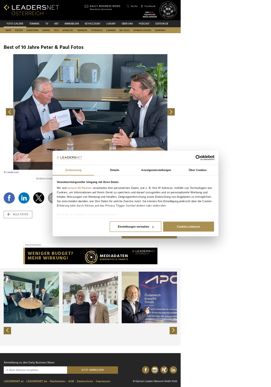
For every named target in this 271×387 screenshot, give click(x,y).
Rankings (160, 30)
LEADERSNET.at (14, 381)
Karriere (111, 30)
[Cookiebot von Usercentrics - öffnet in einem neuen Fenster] (198, 158)
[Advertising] (90, 256)
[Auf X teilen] (38, 197)
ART (56, 23)
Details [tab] (114, 169)
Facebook (150, 6)
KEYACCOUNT (92, 23)
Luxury (111, 23)
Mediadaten (57, 381)
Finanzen (82, 30)
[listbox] (90, 307)
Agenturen (32, 30)
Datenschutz (85, 381)
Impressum (103, 381)
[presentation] (7, 330)
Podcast (144, 23)
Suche (134, 6)
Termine (34, 23)
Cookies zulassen (188, 226)
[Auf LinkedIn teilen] (23, 197)
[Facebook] (145, 370)
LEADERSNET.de (36, 381)
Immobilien (72, 23)
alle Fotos (20, 214)
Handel (46, 30)
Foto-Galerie (15, 23)
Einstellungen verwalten (133, 226)
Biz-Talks (124, 30)
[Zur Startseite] (31, 10)
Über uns (127, 23)
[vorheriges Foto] (47, 112)
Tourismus (97, 30)
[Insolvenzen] (150, 15)
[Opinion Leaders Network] (168, 10)
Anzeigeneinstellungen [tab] (156, 169)
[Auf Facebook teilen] (9, 197)
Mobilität (67, 30)
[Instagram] (155, 370)
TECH (56, 30)
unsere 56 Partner (79, 187)
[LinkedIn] (173, 370)
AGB (71, 381)
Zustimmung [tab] (73, 169)
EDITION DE (161, 23)
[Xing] (164, 370)
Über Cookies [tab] (197, 169)
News (8, 30)
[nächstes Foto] (133, 112)
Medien (19, 30)
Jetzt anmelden (92, 370)
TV (46, 23)
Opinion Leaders (142, 30)
